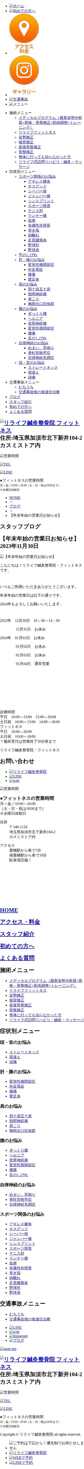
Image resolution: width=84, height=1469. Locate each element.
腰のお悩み (28, 309)
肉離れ (33, 235)
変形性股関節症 (41, 328)
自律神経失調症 (41, 358)
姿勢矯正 (26, 137)
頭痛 (31, 377)
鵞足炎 (33, 279)
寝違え (33, 372)
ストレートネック (43, 367)
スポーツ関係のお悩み (37, 176)
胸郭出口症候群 (41, 304)
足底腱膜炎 (37, 240)
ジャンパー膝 (39, 196)
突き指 (33, 230)
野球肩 (33, 250)
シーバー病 (37, 191)
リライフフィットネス (37, 132)
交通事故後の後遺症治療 (39, 392)
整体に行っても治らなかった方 (45, 157)
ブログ (15, 397)
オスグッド (37, 186)
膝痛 (31, 274)
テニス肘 (35, 211)
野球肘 (33, 245)
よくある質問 (20, 412)
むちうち (26, 387)
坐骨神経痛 (37, 323)
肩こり (33, 299)
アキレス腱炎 (39, 181)
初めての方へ (20, 407)
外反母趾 (35, 270)
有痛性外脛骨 (39, 225)
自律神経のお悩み (34, 343)
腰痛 (31, 333)
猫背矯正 (26, 142)
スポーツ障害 (39, 206)
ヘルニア (35, 318)
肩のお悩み (28, 284)
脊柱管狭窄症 (39, 353)
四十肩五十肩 (39, 289)
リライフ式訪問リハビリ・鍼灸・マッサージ (46, 1020)
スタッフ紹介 (20, 402)
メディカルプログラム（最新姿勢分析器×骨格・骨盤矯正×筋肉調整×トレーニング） (50, 122)
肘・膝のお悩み (32, 260)
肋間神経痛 (37, 294)
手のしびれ (28, 255)
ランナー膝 (37, 216)
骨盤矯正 (26, 152)
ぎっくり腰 (37, 314)
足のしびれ (37, 338)
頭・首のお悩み (32, 363)
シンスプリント (41, 201)
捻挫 (31, 221)
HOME (15, 498)
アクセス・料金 (20, 922)
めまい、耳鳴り (41, 348)
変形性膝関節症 (41, 265)
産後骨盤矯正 (30, 147)
